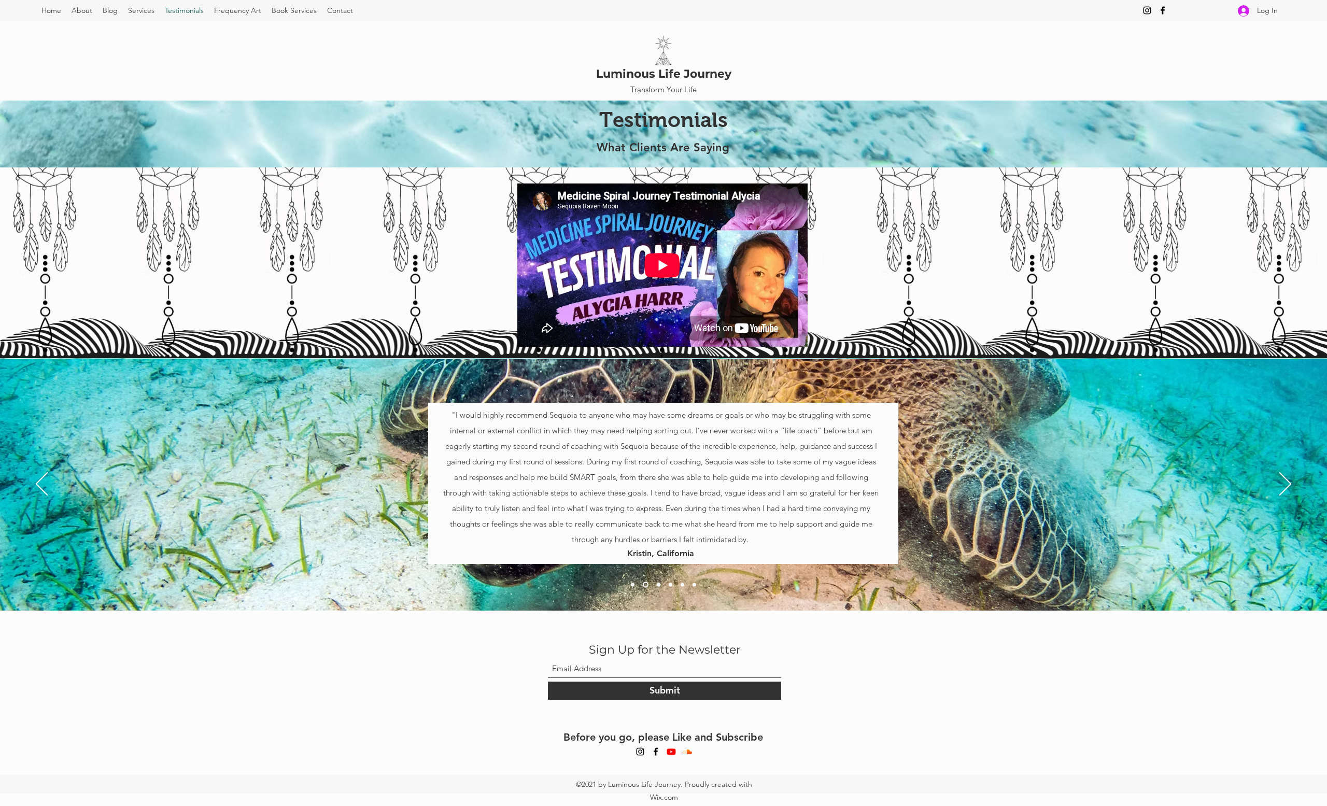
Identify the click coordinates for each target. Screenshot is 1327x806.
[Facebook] (1162, 10)
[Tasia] (670, 584)
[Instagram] (1147, 10)
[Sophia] (657, 584)
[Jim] (632, 584)
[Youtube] (671, 751)
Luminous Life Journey (663, 74)
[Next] (1285, 484)
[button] (141, 10)
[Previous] (42, 484)
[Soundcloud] (687, 751)
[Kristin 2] (644, 584)
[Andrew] (682, 584)
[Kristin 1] (694, 584)
